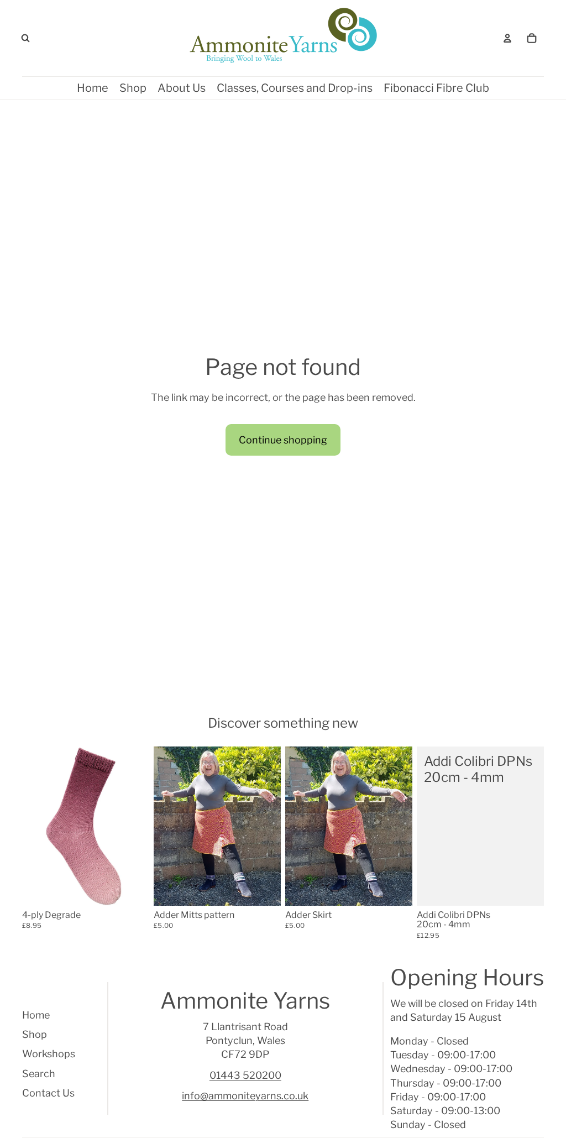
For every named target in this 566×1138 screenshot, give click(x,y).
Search (38, 1073)
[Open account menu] (507, 38)
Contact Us (48, 1093)
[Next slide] (140, 826)
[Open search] (25, 38)
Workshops (48, 1053)
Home (36, 1015)
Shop (34, 1034)
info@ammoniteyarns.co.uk (245, 1096)
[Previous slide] (30, 826)
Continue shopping (283, 440)
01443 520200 (245, 1075)
